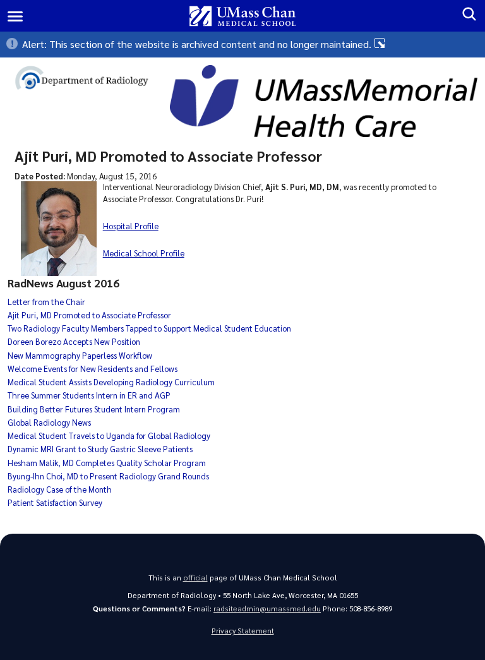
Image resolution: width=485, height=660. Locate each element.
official (195, 577)
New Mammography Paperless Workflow (80, 355)
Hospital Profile (131, 225)
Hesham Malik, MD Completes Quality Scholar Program (107, 462)
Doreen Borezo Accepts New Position (74, 341)
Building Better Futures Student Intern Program (94, 409)
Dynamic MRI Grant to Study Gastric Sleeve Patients (100, 448)
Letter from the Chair (46, 301)
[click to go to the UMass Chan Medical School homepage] (242, 16)
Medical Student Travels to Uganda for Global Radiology (109, 435)
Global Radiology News (49, 422)
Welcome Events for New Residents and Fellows (92, 368)
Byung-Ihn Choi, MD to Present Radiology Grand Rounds (108, 476)
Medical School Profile (143, 253)
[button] (242, 44)
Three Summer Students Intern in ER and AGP (89, 395)
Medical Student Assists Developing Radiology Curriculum (111, 381)
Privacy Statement (243, 630)
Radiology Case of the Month (60, 489)
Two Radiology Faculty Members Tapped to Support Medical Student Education (149, 328)
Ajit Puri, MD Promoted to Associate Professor (89, 314)
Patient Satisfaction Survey (55, 502)
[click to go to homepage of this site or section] (89, 79)
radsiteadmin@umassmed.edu (267, 608)
